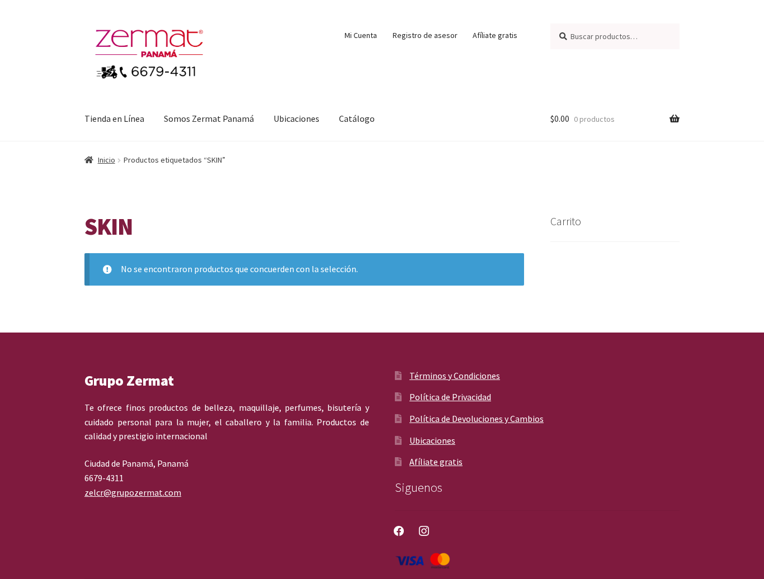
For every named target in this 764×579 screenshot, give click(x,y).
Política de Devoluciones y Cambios (476, 418)
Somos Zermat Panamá (209, 118)
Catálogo (357, 118)
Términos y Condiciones (454, 375)
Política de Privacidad (450, 396)
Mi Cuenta (361, 35)
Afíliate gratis (495, 35)
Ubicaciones (296, 118)
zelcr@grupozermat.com (132, 492)
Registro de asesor (425, 35)
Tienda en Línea (114, 118)
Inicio (106, 160)
